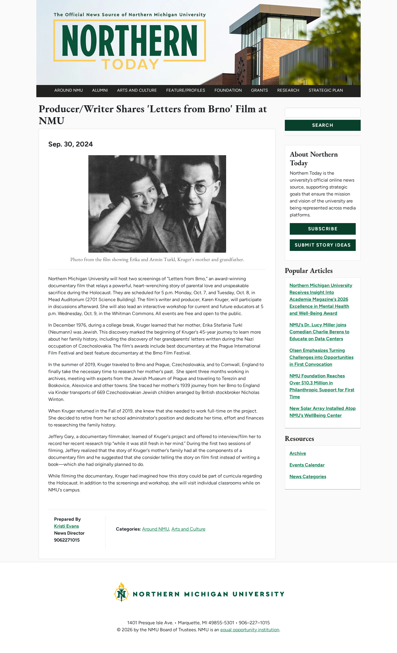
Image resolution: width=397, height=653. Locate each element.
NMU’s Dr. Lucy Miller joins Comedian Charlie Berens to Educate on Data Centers (319, 331)
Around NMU (68, 90)
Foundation (228, 90)
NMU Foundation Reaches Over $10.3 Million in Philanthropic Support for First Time (321, 386)
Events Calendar (307, 465)
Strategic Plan (326, 90)
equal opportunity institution (249, 629)
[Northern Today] (198, 42)
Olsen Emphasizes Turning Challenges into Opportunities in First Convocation (321, 357)
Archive (297, 453)
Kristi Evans (66, 526)
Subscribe (322, 228)
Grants (259, 90)
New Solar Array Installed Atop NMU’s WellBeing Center (322, 412)
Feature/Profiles (185, 90)
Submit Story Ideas (323, 245)
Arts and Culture (137, 90)
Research (288, 90)
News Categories (307, 476)
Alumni (100, 90)
